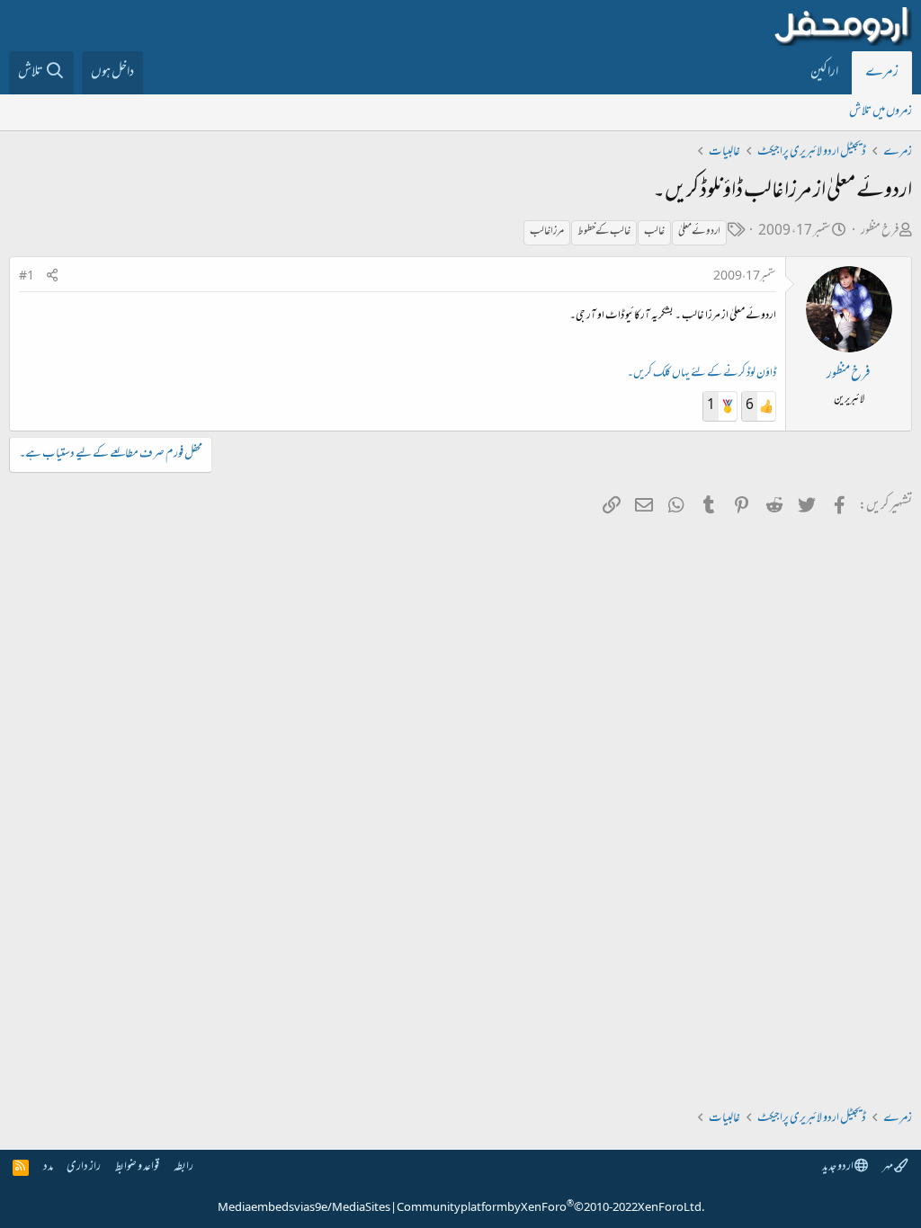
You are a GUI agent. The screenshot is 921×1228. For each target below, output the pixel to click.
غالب (654, 232)
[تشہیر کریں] (52, 277)
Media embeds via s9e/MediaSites (304, 1208)
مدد (48, 1167)
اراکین (824, 72)
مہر (888, 1167)
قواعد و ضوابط (137, 1167)
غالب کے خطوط (603, 232)
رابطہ (183, 1167)
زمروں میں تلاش (880, 112)
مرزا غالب (547, 232)
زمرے (882, 72)
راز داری (84, 1167)
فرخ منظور (880, 231)
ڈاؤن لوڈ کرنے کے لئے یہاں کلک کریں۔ (701, 374)
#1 (26, 277)
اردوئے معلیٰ (699, 232)
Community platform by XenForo (550, 1208)
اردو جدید (838, 1167)
